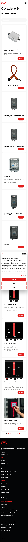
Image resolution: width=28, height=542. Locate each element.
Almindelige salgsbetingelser (8, 512)
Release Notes (5, 492)
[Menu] (25, 3)
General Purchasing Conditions (9, 522)
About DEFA (4, 477)
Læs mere (21, 58)
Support (3, 486)
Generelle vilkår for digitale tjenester (11, 510)
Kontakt (3, 460)
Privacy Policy (4, 504)
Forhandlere (4, 466)
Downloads (4, 483)
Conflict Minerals (5, 530)
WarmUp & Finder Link (7, 515)
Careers (3, 469)
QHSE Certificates (6, 474)
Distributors (4, 463)
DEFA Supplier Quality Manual (9, 525)
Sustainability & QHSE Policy (8, 471)
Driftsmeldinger (5, 489)
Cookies (3, 507)
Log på (21, 3)
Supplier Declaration (6, 527)
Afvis (14, 287)
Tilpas (13, 283)
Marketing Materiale (6, 498)
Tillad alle (14, 279)
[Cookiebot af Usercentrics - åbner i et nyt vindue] (21, 254)
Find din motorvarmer (7, 495)
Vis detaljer (21, 275)
